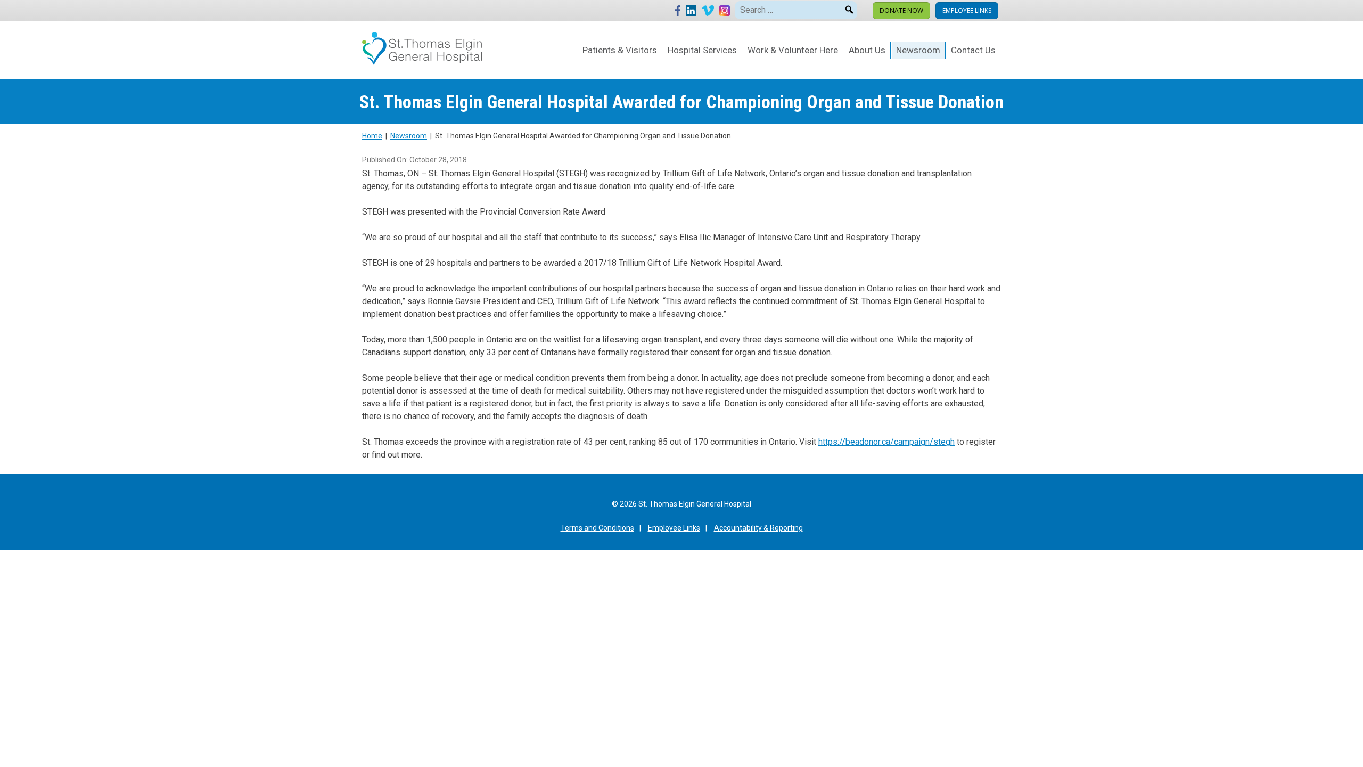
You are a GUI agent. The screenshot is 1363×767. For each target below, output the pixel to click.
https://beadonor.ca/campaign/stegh (886, 442)
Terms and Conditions (597, 528)
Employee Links (966, 10)
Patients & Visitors (619, 50)
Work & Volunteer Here (793, 50)
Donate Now (901, 10)
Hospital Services (702, 50)
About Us (867, 50)
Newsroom (918, 50)
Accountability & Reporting (758, 528)
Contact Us (973, 50)
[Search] (849, 8)
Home (372, 136)
